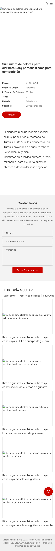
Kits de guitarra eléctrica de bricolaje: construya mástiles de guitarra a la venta (27, 523)
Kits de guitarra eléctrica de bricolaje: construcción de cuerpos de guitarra (25, 385)
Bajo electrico (10, 295)
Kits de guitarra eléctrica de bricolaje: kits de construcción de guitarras (25, 431)
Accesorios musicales (30, 295)
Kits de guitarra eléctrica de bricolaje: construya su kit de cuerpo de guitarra (26, 339)
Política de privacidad (29, 546)
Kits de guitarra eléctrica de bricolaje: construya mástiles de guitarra (25, 477)
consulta (11, 114)
